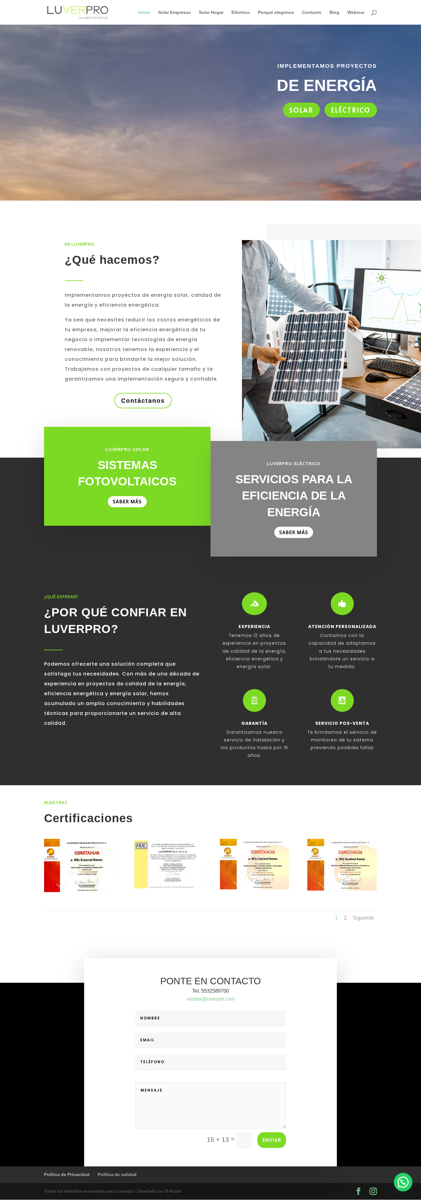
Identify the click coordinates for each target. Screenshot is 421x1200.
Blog (334, 12)
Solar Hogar (211, 12)
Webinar (356, 12)
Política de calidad (117, 1174)
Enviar (271, 1140)
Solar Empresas (174, 12)
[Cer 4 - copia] (254, 887)
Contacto (311, 12)
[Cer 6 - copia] (78, 890)
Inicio (144, 12)
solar (301, 110)
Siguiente (363, 917)
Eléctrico (240, 12)
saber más (127, 501)
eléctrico (350, 110)
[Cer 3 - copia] (166, 887)
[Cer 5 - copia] (342, 889)
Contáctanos (143, 400)
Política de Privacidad (67, 1174)
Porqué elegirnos (276, 12)
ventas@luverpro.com (211, 999)
